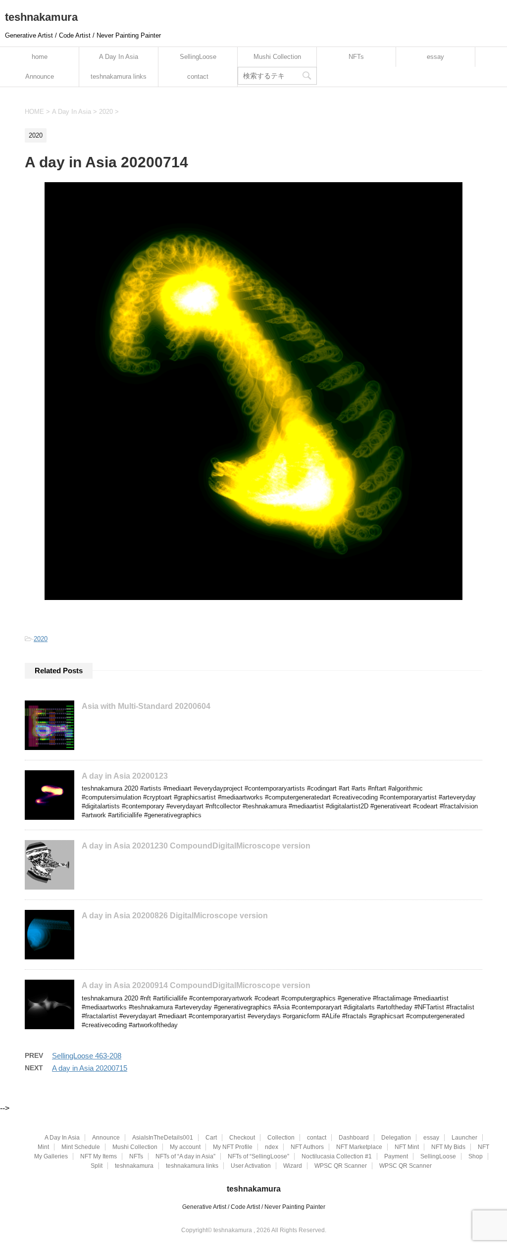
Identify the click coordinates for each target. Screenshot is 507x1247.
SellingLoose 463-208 (86, 1055)
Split (96, 1165)
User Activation (251, 1165)
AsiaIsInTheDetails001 (162, 1137)
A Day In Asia (118, 56)
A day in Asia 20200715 (89, 1068)
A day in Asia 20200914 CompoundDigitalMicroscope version (196, 985)
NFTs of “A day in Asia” (185, 1156)
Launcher (464, 1137)
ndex (271, 1147)
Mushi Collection (277, 56)
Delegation (396, 1137)
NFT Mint (407, 1147)
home (40, 56)
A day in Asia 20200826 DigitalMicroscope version (175, 915)
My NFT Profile (233, 1147)
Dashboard (354, 1137)
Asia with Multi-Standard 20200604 (146, 706)
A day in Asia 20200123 (125, 776)
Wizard (292, 1165)
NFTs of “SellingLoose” (258, 1156)
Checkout (242, 1137)
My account (185, 1147)
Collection (281, 1137)
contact (197, 76)
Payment (396, 1156)
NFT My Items (98, 1156)
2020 (41, 639)
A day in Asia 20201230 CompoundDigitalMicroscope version (196, 846)
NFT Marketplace (359, 1147)
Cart (211, 1137)
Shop (475, 1156)
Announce (39, 76)
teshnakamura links (119, 76)
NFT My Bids (448, 1147)
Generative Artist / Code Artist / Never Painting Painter (253, 1206)
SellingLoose (198, 56)
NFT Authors (307, 1147)
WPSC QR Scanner (340, 1165)
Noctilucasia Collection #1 (337, 1156)
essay (435, 56)
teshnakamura (41, 17)
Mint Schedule (80, 1147)
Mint (43, 1147)
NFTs (356, 56)
